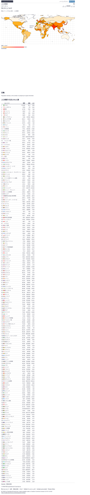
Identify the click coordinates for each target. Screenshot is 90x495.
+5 (74, 6)
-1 (65, 6)
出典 (11, 489)
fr (14, 486)
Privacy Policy (51, 489)
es (13, 486)
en (11, 486)
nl (17, 486)
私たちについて (5, 489)
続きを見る (72, 1)
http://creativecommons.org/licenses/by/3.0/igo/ (13, 492)
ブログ (21, 489)
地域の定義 (9, 484)
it (15, 486)
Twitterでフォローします (30, 489)
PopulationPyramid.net (7, 1)
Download (3, 48)
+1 (71, 6)
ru (20, 486)
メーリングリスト (63, 1)
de (10, 486)
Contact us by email (42, 489)
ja (16, 486)
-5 (63, 6)
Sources (3, 484)
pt (18, 486)
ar (8, 486)
